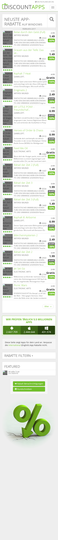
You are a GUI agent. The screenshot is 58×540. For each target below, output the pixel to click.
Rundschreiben (24, 389)
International (14, 345)
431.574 (46, 332)
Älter (48, 306)
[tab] (29, 355)
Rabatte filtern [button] (18, 355)
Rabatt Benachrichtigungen (30, 383)
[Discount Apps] (23, 7)
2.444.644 (29, 332)
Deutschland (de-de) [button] (45, 2)
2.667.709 (11, 332)
